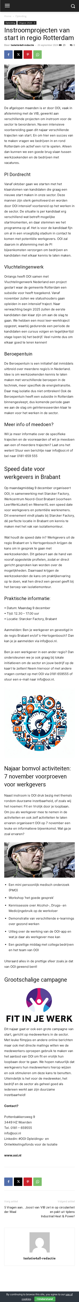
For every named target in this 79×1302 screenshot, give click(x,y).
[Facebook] (8, 54)
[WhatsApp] (37, 54)
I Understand (45, 1299)
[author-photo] (39, 1252)
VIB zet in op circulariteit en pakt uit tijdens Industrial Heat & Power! (57, 1212)
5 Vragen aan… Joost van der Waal (21, 1210)
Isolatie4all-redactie (22, 45)
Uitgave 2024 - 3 (27, 22)
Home (7, 16)
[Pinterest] (28, 54)
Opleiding (21, 16)
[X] (18, 54)
